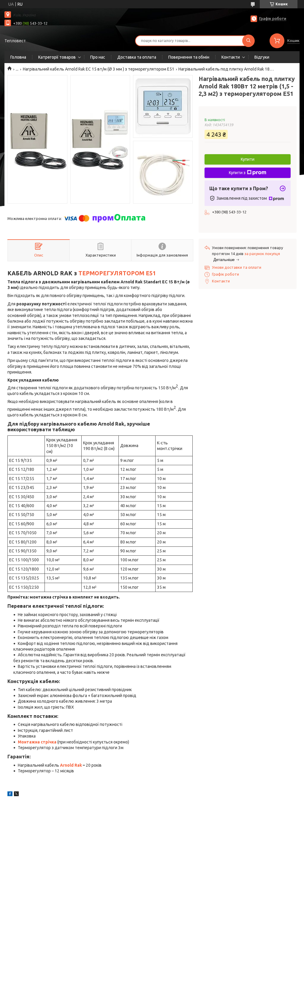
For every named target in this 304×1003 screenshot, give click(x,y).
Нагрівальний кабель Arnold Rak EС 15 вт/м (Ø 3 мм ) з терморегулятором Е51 (98, 69)
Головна (18, 57)
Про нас (97, 57)
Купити (247, 159)
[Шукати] (248, 41)
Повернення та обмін (188, 57)
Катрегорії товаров (57, 57)
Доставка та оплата (136, 57)
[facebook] (9, 794)
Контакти (230, 57)
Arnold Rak (71, 765)
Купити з (237, 172)
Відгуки (261, 57)
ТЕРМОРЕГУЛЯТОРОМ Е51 (117, 273)
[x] (16, 794)
